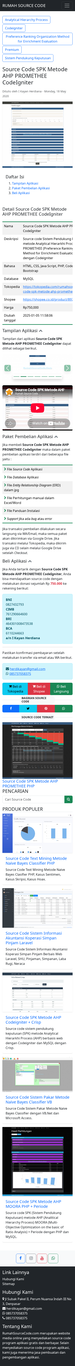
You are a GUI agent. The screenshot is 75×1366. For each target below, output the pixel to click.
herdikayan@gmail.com (27, 669)
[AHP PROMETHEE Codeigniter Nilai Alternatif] (51, 376)
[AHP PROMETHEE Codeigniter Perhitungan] (30, 376)
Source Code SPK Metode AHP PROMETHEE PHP (30, 783)
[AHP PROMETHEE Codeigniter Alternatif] (58, 376)
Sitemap (8, 1284)
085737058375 (20, 674)
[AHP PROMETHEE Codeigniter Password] (37, 376)
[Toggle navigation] (67, 6)
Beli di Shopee (39, 688)
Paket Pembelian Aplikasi (31, 188)
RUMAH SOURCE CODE (24, 5)
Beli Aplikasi (21, 193)
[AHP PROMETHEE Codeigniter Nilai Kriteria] (44, 376)
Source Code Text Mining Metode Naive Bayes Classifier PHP (36, 861)
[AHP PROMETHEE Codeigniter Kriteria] (16, 376)
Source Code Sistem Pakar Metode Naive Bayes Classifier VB (37, 1099)
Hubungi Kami (13, 1279)
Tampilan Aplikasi (25, 183)
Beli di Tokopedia (15, 688)
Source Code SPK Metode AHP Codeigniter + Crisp (33, 1020)
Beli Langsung (61, 688)
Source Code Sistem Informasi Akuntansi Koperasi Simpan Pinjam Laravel (34, 937)
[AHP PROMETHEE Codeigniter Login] (23, 376)
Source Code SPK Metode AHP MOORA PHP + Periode (33, 1204)
